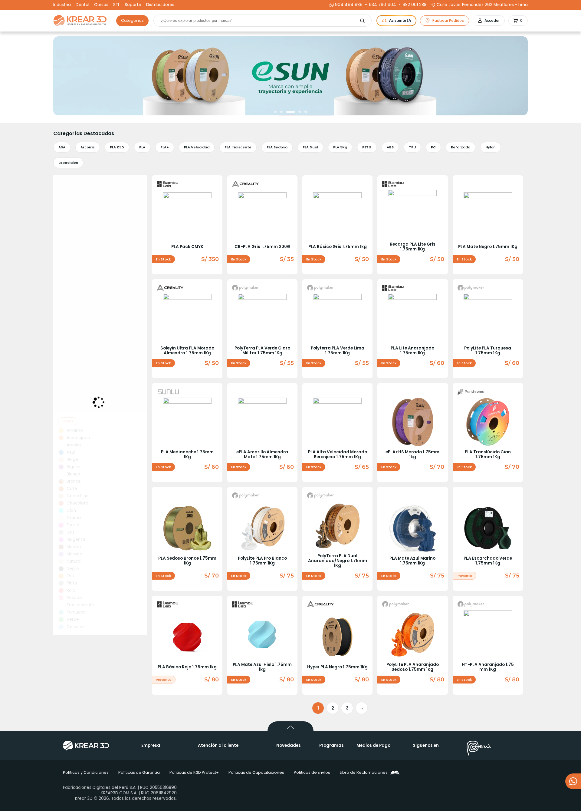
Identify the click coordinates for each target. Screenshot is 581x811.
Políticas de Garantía (139, 772)
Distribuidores (160, 4)
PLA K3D (117, 147)
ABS (390, 147)
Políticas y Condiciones (86, 772)
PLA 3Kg (340, 147)
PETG (367, 147)
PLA (142, 147)
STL (116, 4)
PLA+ (164, 147)
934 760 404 (381, 4)
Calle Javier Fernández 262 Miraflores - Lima (482, 4)
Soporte (133, 4)
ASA (61, 147)
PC (433, 147)
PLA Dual (310, 147)
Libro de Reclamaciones (364, 772)
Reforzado (460, 147)
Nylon (490, 147)
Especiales (68, 162)
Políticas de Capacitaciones (256, 772)
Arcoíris (87, 147)
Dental (82, 4)
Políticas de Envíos (312, 772)
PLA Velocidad (196, 147)
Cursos (101, 4)
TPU (412, 147)
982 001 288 (413, 4)
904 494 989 (349, 4)
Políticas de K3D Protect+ (194, 772)
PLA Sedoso (277, 147)
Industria (62, 4)
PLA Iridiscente (238, 147)
